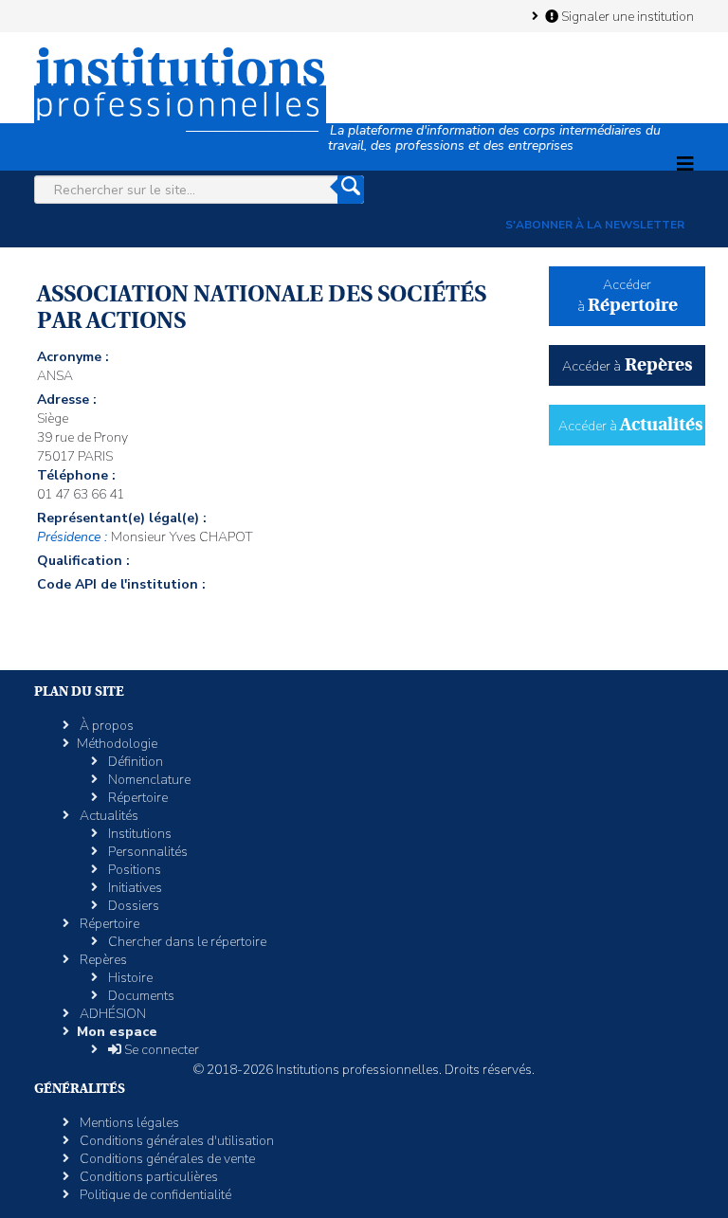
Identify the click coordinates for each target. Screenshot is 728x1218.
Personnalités (146, 852)
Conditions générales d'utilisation (175, 1141)
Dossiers (132, 906)
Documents (139, 996)
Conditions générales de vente (166, 1159)
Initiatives (133, 888)
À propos (105, 726)
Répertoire (136, 798)
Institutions (138, 834)
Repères (102, 960)
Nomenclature (148, 780)
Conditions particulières (147, 1177)
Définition (134, 762)
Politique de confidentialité (154, 1195)
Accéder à (627, 366)
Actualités (107, 816)
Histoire (129, 978)
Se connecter (160, 1050)
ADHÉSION (111, 1014)
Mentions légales (128, 1123)
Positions (133, 870)
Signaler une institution (626, 16)
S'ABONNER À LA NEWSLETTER (594, 224)
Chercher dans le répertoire (185, 942)
